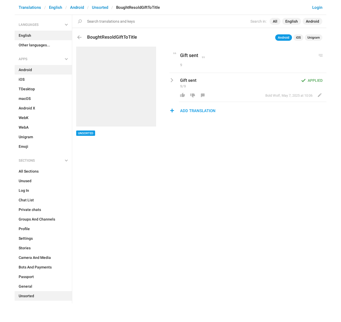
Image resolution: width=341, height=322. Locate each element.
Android (77, 7)
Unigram (313, 37)
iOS (298, 37)
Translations (30, 7)
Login (317, 7)
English (55, 7)
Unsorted (100, 7)
